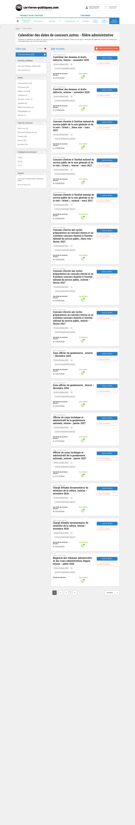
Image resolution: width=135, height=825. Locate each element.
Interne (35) (22, 140)
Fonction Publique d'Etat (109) (29, 66)
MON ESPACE (113, 7)
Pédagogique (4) (24, 111)
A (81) (20, 157)
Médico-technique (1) (26, 107)
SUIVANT (110, 593)
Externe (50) (22, 136)
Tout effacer (39, 48)
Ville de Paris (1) (24, 70)
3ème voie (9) (23, 128)
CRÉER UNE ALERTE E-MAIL (108, 48)
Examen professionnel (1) (27, 132)
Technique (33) (23, 87)
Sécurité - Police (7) (25, 99)
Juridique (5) (22, 103)
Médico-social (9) (24, 91)
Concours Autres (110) (26, 54)
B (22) (20, 161)
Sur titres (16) (23, 144)
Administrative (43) (25, 83)
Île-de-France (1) (24, 184)
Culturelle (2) (22, 95)
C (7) (19, 165)
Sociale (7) (22, 115)
